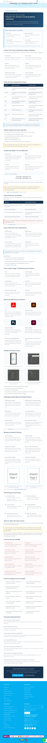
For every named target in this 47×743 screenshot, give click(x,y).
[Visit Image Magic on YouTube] (30, 728)
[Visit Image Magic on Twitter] (28, 728)
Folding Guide (10, 429)
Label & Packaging (28, 694)
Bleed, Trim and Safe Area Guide (12, 192)
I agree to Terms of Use (31, 710)
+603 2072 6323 (30, 718)
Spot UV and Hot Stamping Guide (20, 489)
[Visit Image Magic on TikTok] (35, 728)
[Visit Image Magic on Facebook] (25, 728)
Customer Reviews (8, 695)
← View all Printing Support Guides (10, 10)
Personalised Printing (8, 693)
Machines (26, 698)
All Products (6, 687)
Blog (5, 697)
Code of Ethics (7, 699)
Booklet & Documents (29, 696)
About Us (6, 689)
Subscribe (27, 712)
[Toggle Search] (42, 1)
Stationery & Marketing (29, 687)
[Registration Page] (39, 1)
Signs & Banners (27, 688)
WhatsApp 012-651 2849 (17, 675)
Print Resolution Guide (12, 224)
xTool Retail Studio (8, 701)
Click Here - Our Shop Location (30, 722)
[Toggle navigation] (4, 1)
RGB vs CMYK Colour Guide (11, 265)
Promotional (27, 690)
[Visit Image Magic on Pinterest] (33, 728)
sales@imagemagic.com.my (33, 720)
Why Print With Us (7, 691)
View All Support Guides (29, 675)
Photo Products (27, 692)
